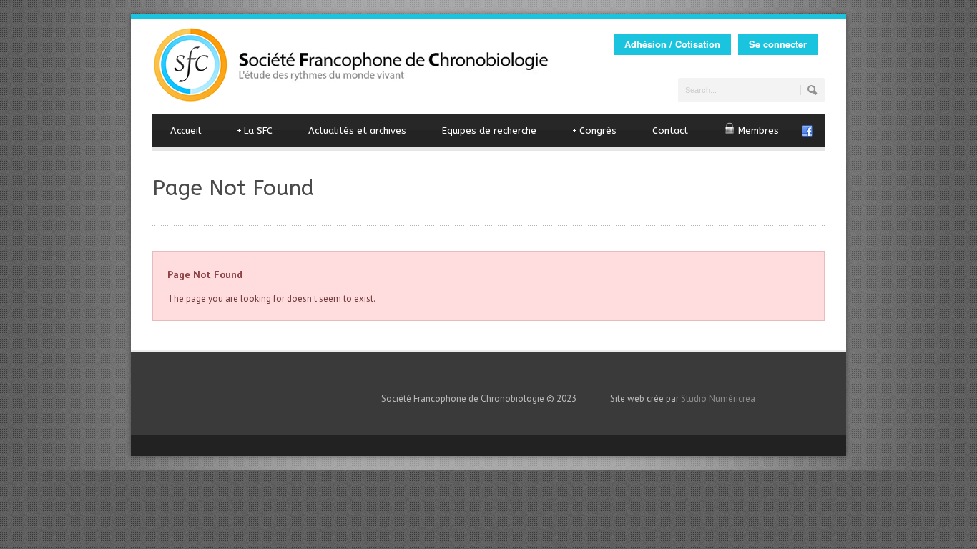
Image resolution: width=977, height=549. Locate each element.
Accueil (185, 130)
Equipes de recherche (489, 130)
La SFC (255, 130)
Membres (757, 130)
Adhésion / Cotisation (672, 44)
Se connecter (778, 44)
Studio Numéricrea (718, 398)
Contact (670, 130)
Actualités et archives (357, 130)
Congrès (594, 130)
